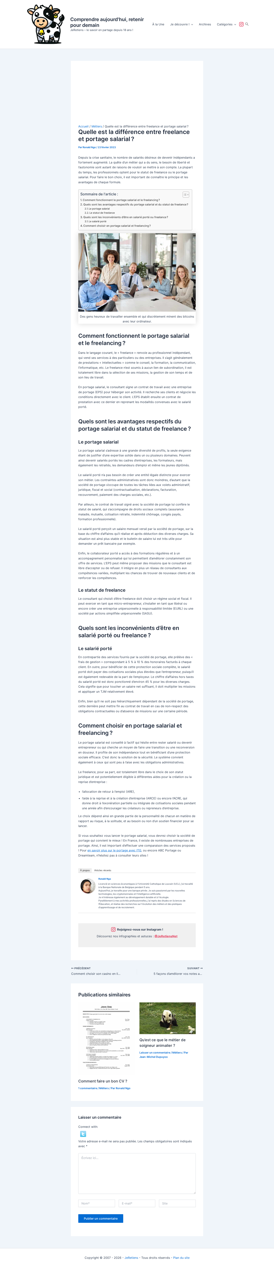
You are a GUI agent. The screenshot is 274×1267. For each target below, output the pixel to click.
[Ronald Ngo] (88, 885)
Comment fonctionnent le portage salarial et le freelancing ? (121, 200)
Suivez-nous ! (242, 24)
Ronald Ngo (104, 878)
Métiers (104, 1088)
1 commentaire (87, 1088)
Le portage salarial (99, 208)
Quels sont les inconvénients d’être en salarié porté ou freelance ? (125, 217)
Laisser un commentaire (154, 1052)
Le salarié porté (97, 221)
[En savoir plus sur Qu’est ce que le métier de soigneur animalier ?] (167, 1018)
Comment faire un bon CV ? (102, 1081)
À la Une (158, 24)
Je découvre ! (179, 24)
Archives (205, 24)
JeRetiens (131, 1258)
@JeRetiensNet (166, 936)
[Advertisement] (137, 96)
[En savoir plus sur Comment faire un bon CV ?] (106, 1038)
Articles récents (102, 870)
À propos (85, 870)
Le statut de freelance (102, 212)
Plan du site (181, 1258)
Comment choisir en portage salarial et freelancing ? (117, 225)
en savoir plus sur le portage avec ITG (114, 850)
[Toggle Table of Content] (184, 194)
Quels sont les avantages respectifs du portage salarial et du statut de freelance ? (135, 204)
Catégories (224, 24)
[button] (191, 24)
